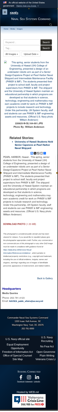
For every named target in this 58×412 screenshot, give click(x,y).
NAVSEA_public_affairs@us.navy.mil (26, 301)
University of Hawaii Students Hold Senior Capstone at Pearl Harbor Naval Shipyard (34, 145)
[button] (28, 6)
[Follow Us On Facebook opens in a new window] (21, 378)
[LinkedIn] (37, 378)
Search (46, 42)
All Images (11, 54)
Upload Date (30, 54)
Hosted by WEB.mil (28, 392)
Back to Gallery (45, 278)
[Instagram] (29, 378)
